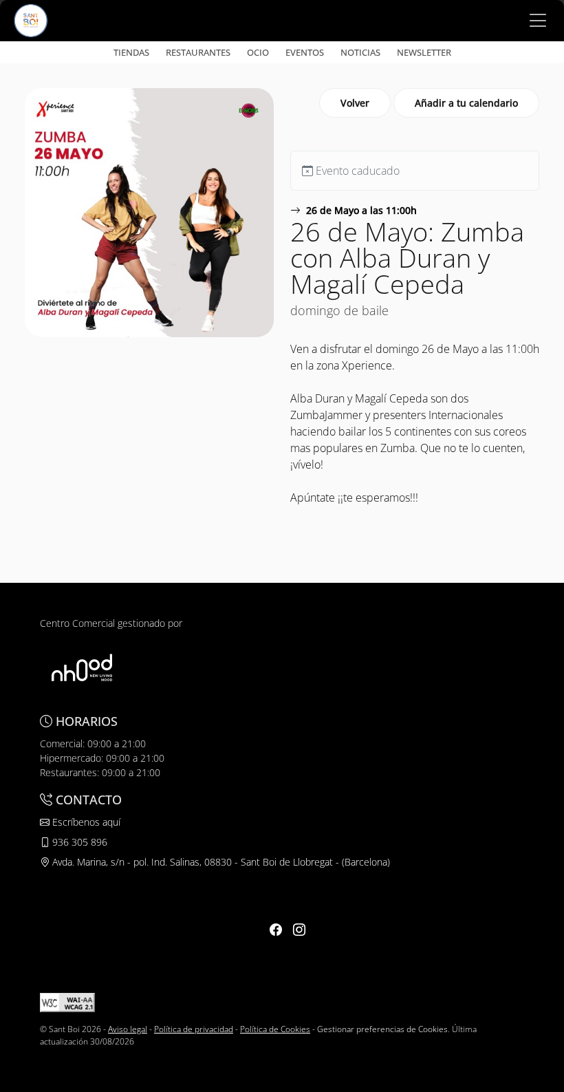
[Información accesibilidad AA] (67, 1001)
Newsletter (424, 52)
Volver (354, 102)
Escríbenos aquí (85, 821)
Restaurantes (198, 52)
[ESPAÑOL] (31, 19)
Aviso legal (127, 1029)
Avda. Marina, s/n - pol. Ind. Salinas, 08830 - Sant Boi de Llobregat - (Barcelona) (220, 861)
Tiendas (131, 52)
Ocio (258, 52)
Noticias (360, 52)
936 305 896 (78, 841)
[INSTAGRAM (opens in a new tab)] (299, 929)
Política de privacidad (193, 1029)
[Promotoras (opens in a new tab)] (82, 667)
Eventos (304, 52)
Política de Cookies (275, 1029)
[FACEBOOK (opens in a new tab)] (276, 929)
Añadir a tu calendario (466, 102)
